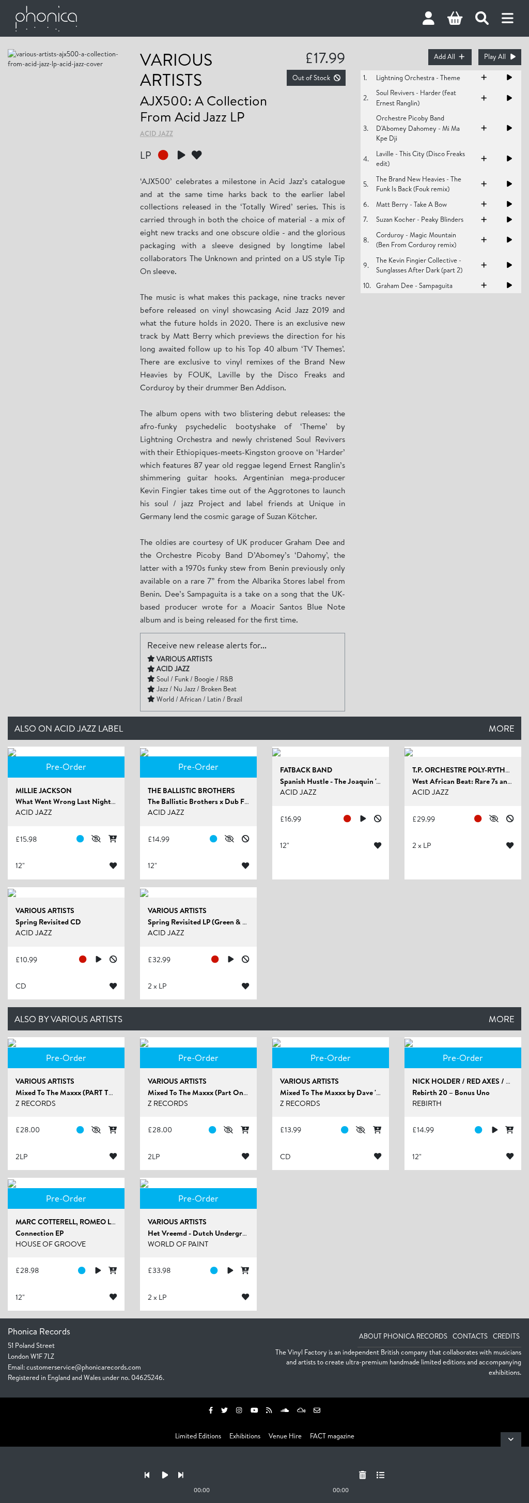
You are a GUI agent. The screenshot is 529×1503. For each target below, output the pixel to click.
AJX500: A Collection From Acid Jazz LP (203, 108)
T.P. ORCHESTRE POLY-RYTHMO (464, 770)
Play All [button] (495, 56)
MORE (502, 728)
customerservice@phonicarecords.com (83, 1367)
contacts (470, 1336)
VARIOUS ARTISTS (176, 69)
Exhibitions (244, 1435)
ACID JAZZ (156, 133)
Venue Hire (285, 1435)
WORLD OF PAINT (178, 1244)
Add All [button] (444, 56)
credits (506, 1336)
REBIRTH (427, 1103)
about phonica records (403, 1336)
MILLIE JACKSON (43, 790)
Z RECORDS (35, 1103)
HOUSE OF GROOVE (50, 1244)
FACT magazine (332, 1435)
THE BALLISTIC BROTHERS (191, 790)
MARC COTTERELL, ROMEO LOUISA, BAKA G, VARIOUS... (108, 1222)
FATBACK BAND (306, 770)
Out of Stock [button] (311, 77)
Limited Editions (198, 1435)
